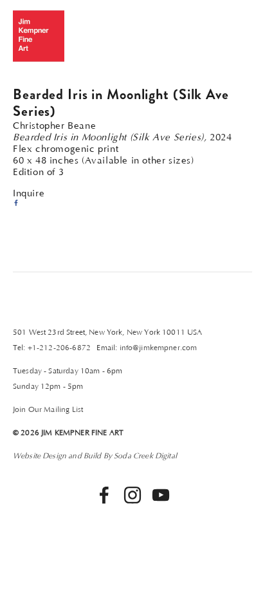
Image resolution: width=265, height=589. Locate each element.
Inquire (28, 193)
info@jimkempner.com (158, 348)
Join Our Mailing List (48, 410)
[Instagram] (132, 495)
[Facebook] (104, 495)
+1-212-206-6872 (59, 348)
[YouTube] (161, 495)
